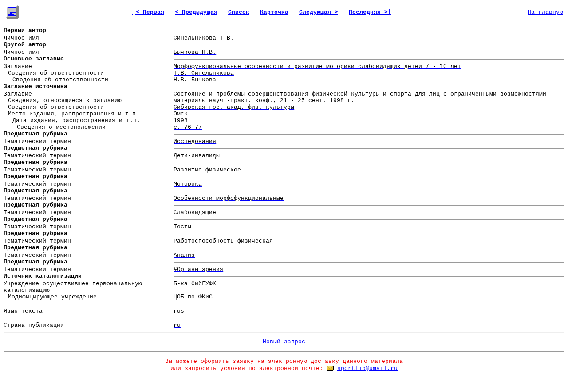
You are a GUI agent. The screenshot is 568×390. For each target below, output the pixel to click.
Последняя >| (370, 12)
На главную (545, 12)
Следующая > (318, 12)
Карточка (274, 12)
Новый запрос (284, 341)
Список (238, 12)
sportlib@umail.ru (367, 368)
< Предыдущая (196, 12)
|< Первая (148, 12)
